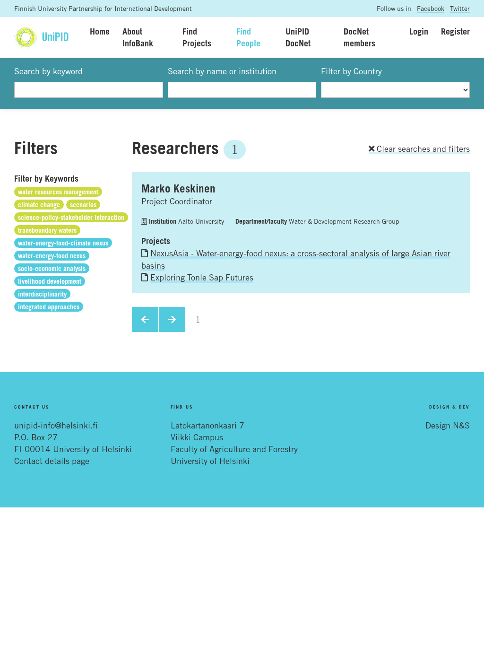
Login (418, 31)
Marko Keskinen (178, 188)
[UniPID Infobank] (41, 37)
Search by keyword (48, 71)
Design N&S (447, 425)
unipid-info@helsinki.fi (56, 425)
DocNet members (359, 37)
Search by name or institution (222, 71)
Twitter (460, 8)
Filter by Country (351, 71)
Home (100, 31)
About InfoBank (137, 37)
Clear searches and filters (422, 148)
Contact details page (51, 460)
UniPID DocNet (298, 37)
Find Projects (196, 37)
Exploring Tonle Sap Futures (201, 277)
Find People (248, 37)
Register (455, 31)
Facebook (430, 8)
